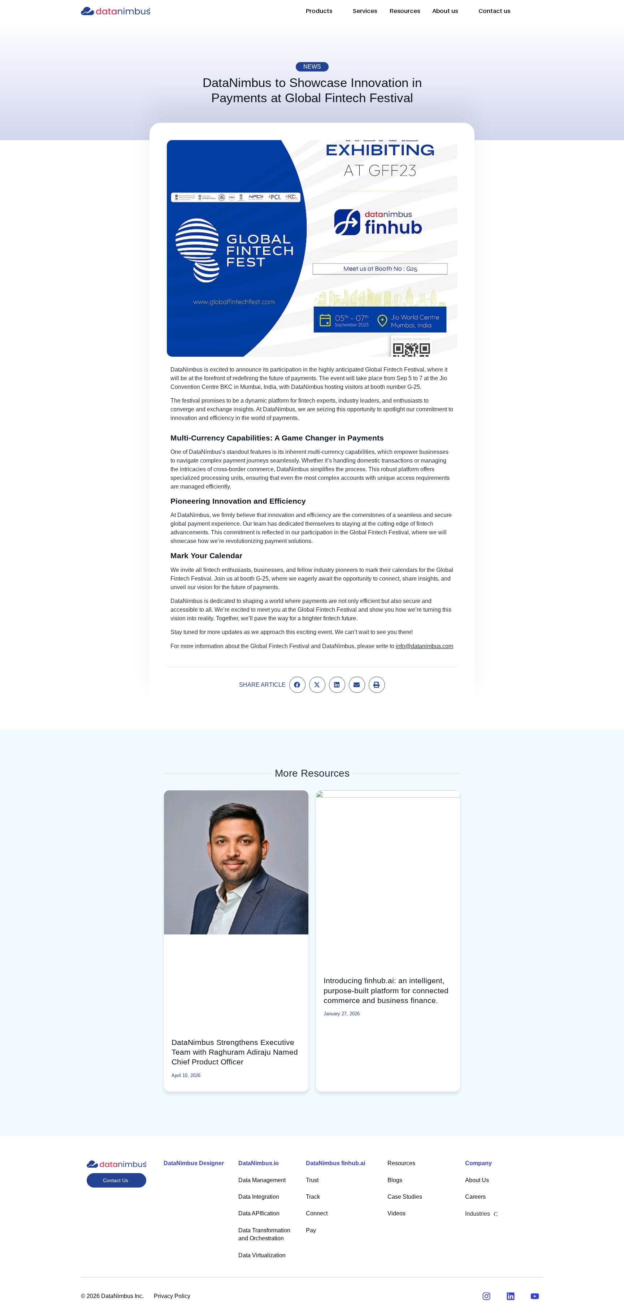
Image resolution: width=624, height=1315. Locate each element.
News (312, 67)
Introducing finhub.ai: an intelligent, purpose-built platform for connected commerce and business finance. (386, 990)
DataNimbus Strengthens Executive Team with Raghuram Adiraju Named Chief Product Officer (235, 1052)
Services (365, 10)
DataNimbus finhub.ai (335, 1163)
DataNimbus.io (258, 1163)
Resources (404, 10)
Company (478, 1163)
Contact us (494, 10)
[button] (529, 8)
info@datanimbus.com (424, 646)
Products (319, 10)
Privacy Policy (172, 1296)
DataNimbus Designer (194, 1163)
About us (445, 10)
